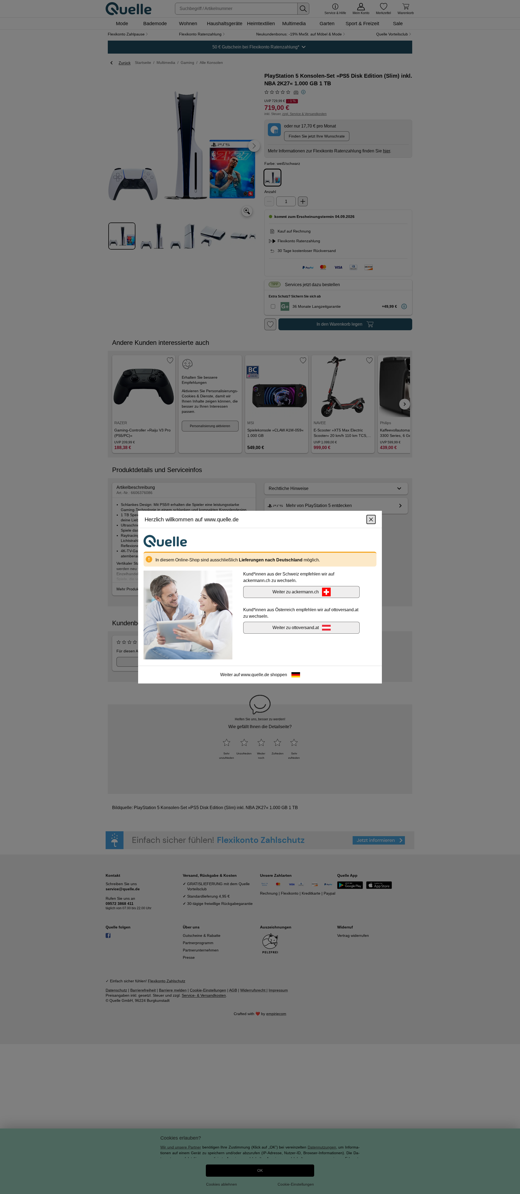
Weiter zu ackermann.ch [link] (295, 591)
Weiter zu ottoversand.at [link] (295, 627)
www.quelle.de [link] (255, 674)
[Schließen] (371, 519)
